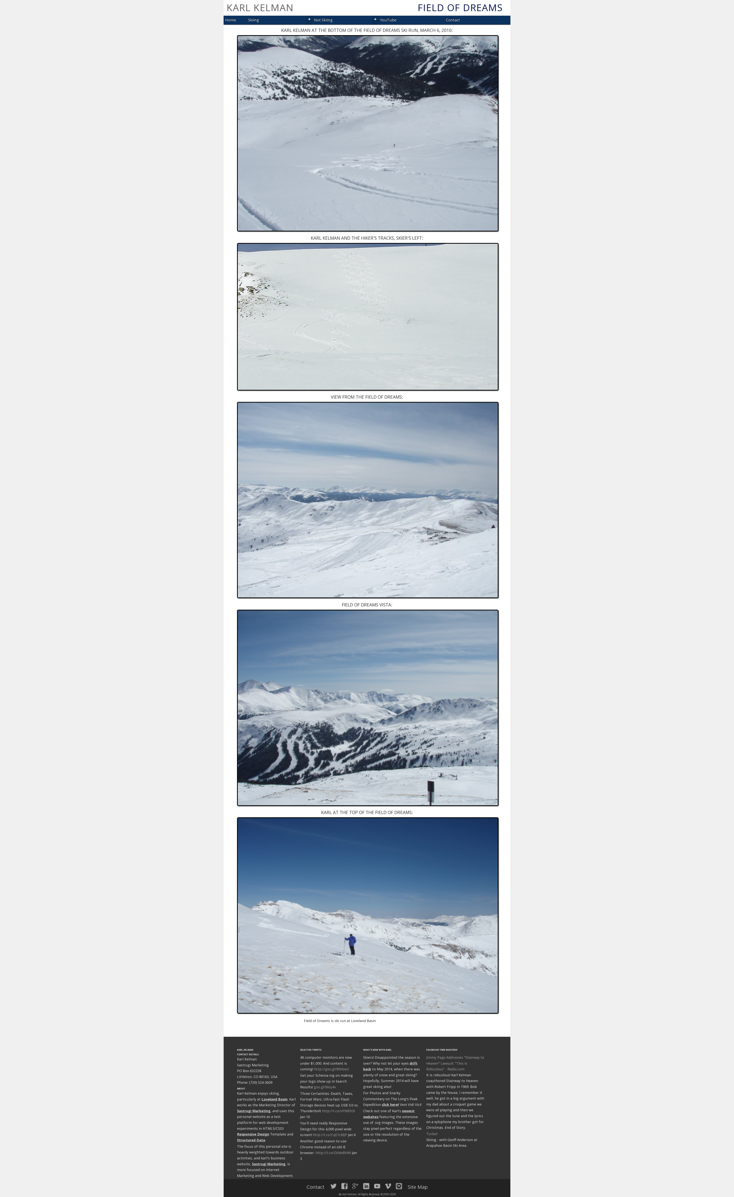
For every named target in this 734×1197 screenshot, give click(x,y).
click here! (390, 1104)
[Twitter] (334, 1186)
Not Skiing (323, 20)
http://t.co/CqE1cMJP (330, 1134)
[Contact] (399, 1186)
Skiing (253, 20)
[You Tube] (377, 1186)
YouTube (388, 20)
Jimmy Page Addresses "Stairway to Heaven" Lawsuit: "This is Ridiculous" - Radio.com (455, 1063)
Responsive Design (253, 1134)
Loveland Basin (274, 1099)
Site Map (418, 1186)
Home (230, 20)
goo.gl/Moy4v (325, 1087)
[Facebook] (344, 1186)
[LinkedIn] (366, 1186)
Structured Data (251, 1140)
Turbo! (431, 1133)
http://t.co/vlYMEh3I (338, 1111)
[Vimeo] (388, 1186)
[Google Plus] (355, 1186)
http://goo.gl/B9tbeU (331, 1069)
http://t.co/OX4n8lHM (333, 1152)
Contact (453, 20)
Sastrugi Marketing (253, 1111)
